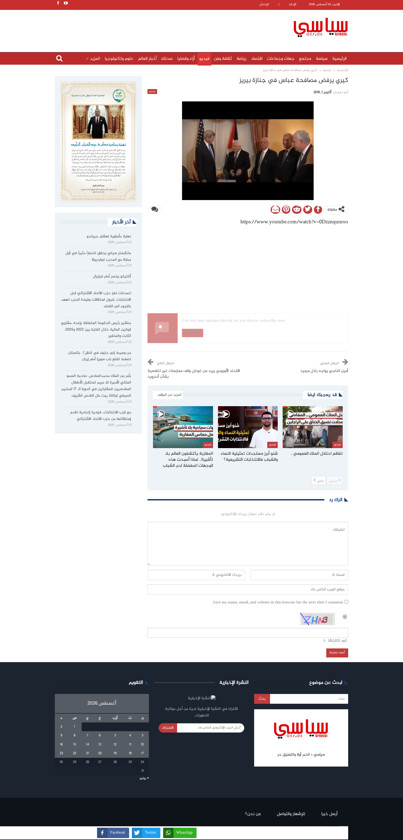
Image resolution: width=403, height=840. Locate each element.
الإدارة (292, 4)
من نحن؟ (253, 814)
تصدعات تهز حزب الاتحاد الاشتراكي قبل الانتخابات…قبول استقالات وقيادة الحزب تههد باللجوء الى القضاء (96, 300)
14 (87, 745)
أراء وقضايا (186, 58)
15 (74, 745)
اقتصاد (256, 58)
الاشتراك (168, 728)
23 (61, 753)
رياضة (241, 58)
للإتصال (264, 4)
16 (61, 745)
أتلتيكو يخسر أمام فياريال (112, 276)
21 (87, 753)
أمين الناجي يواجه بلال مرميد (324, 371)
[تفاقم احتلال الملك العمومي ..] (313, 427)
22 (74, 753)
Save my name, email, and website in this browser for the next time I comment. (277, 603)
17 (142, 753)
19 (115, 753)
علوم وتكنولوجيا (119, 58)
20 (100, 753)
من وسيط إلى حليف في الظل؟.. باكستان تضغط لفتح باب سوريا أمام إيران (99, 356)
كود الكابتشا (337, 641)
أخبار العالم (147, 58)
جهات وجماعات (280, 58)
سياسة (322, 58)
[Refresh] (345, 616)
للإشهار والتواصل (291, 814)
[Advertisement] (166, 26)
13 (99, 745)
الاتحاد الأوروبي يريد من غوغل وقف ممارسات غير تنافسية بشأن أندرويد (193, 374)
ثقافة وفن (223, 58)
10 (142, 745)
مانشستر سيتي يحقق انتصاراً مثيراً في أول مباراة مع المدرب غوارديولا (98, 256)
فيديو (204, 58)
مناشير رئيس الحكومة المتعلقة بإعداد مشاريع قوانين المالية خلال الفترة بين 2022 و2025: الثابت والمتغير (96, 330)
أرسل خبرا (329, 814)
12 (115, 745)
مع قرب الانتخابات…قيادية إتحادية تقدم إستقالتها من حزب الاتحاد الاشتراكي (100, 415)
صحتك (167, 58)
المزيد (95, 58)
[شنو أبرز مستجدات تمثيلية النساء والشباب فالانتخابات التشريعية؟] (248, 427)
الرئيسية (339, 58)
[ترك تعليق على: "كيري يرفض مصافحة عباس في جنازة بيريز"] (154, 210)
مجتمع (305, 58)
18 (130, 753)
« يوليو (144, 778)
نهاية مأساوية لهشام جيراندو (109, 236)
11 (130, 745)
